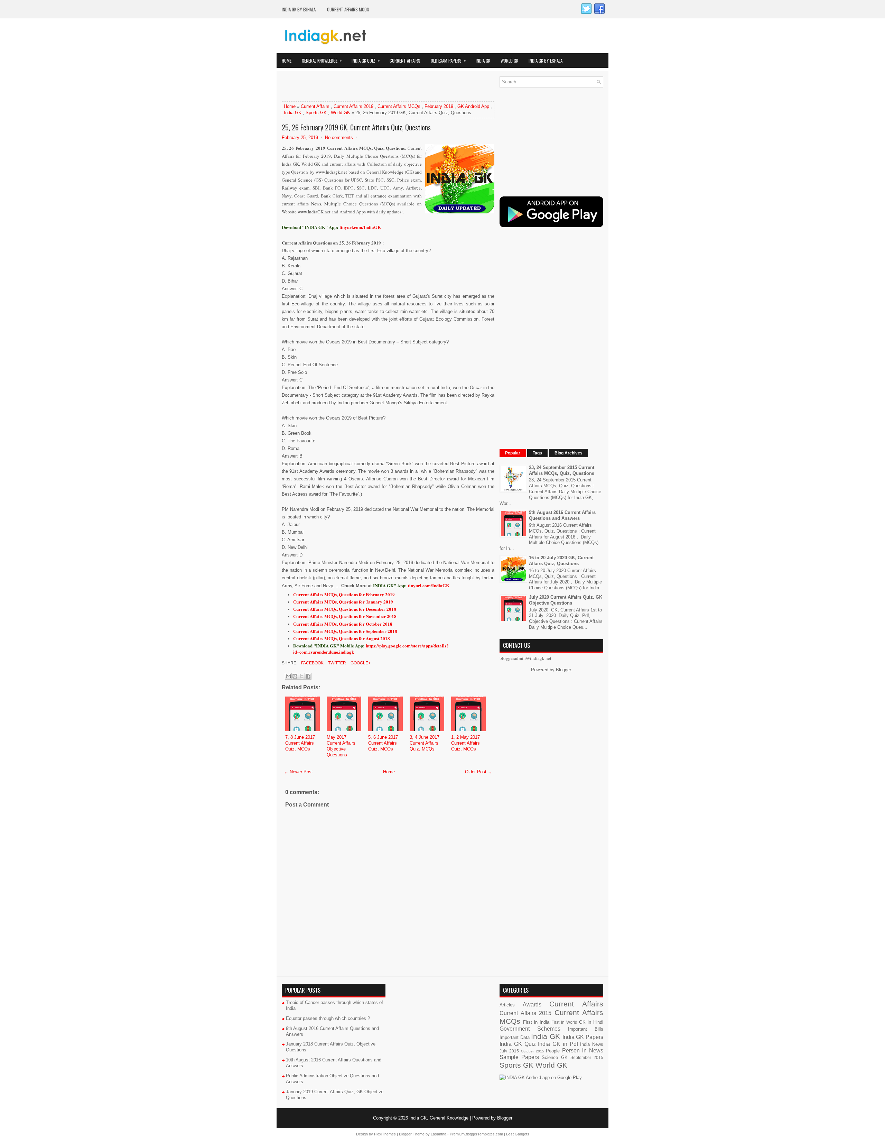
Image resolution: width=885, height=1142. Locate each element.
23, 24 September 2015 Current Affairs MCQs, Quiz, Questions (561, 470)
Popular (512, 453)
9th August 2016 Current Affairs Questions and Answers (562, 515)
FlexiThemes (385, 1134)
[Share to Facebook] (308, 676)
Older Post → (478, 771)
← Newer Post (298, 771)
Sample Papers (519, 1057)
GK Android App (473, 106)
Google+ (360, 663)
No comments (339, 137)
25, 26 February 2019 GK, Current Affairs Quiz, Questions (356, 127)
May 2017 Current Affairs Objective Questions (341, 746)
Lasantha (438, 1134)
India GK (483, 60)
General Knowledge (322, 60)
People (553, 1050)
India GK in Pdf (558, 1044)
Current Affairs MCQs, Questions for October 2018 (342, 623)
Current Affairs (405, 60)
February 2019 (439, 106)
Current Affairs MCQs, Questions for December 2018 (344, 609)
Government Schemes (530, 1029)
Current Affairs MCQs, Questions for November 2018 (345, 616)
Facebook (312, 663)
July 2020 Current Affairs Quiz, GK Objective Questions (565, 600)
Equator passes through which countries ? (328, 1018)
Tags (537, 453)
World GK (509, 60)
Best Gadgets (517, 1134)
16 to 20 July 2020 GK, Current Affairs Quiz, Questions (561, 560)
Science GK (554, 1057)
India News (591, 1044)
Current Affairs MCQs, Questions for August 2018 (341, 638)
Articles (507, 1004)
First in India (536, 1022)
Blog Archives (569, 453)
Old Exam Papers (448, 60)
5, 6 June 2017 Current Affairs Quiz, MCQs (383, 743)
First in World (564, 1022)
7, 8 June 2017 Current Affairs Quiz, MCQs (300, 743)
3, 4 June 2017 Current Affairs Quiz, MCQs (424, 743)
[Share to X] (301, 676)
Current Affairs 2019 (353, 106)
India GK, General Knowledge (438, 1118)
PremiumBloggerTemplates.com (476, 1134)
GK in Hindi (591, 1022)
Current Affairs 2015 (525, 1013)
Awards (532, 1004)
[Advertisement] (363, 86)
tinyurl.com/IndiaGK (428, 585)
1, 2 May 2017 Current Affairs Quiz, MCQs (465, 743)
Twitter (336, 663)
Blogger (563, 669)
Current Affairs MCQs (348, 9)
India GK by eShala (299, 9)
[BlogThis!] (294, 676)
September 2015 (586, 1057)
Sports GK (316, 112)
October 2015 (532, 1051)
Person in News (582, 1050)
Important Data (515, 1037)
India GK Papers (582, 1037)
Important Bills (585, 1029)
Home (286, 60)
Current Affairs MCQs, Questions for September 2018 (345, 631)
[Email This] (288, 676)
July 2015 (509, 1051)
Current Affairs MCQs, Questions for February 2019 (344, 594)
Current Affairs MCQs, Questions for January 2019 (343, 601)
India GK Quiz (366, 60)
